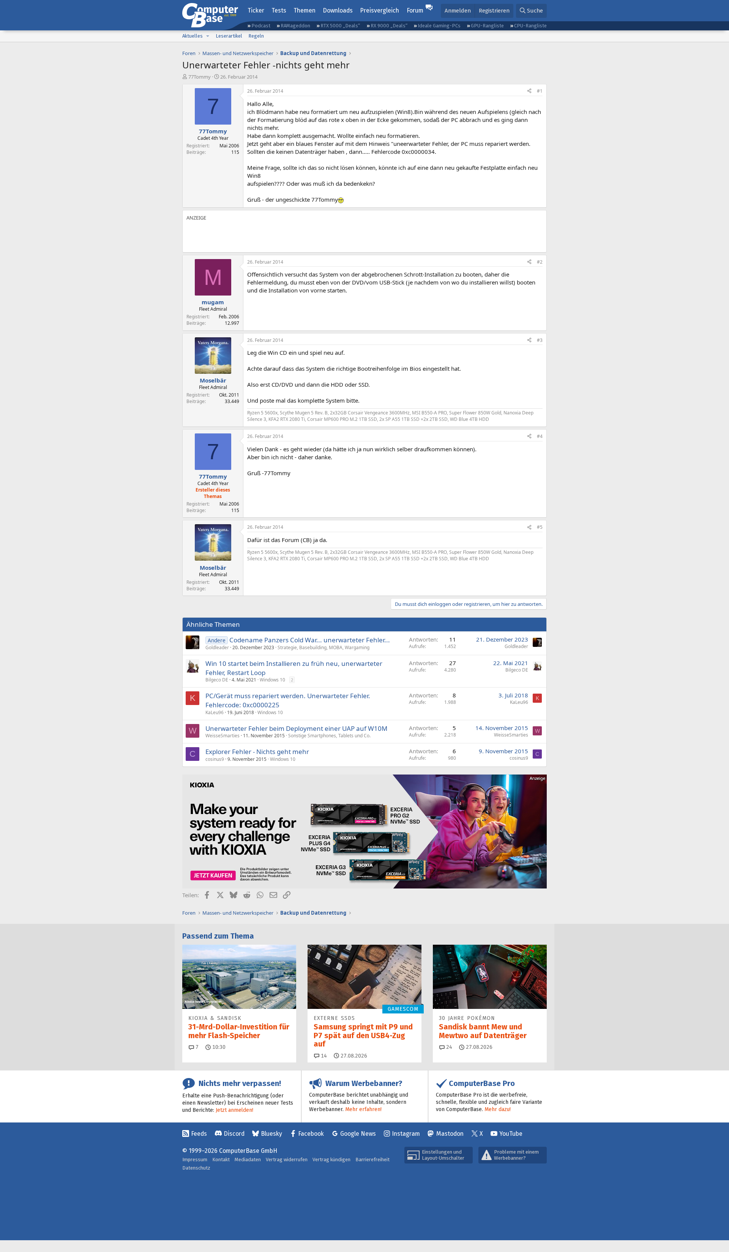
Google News (358, 1133)
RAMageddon (295, 25)
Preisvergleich (379, 10)
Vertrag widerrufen (287, 1159)
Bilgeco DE (216, 680)
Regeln (256, 36)
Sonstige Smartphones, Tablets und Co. (329, 735)
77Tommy (199, 76)
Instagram (406, 1133)
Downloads (338, 10)
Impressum (194, 1159)
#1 (540, 91)
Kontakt (221, 1159)
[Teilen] (529, 91)
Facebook (311, 1133)
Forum (415, 10)
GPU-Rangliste (487, 25)
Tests (278, 10)
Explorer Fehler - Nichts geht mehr (257, 751)
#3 (540, 340)
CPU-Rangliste (530, 25)
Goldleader (217, 647)
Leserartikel (229, 36)
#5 (540, 527)
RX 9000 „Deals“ (389, 25)
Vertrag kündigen (331, 1159)
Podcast (260, 25)
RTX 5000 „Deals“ (340, 25)
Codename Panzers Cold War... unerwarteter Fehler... (309, 639)
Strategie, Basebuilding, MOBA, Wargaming (323, 647)
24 (448, 1047)
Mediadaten (248, 1159)
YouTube (510, 1133)
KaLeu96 (214, 712)
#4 (540, 436)
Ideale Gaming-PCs (439, 25)
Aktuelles (192, 36)
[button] (208, 36)
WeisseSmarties (222, 735)
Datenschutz (196, 1168)
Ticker (256, 10)
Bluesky (271, 1133)
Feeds (199, 1133)
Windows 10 (272, 680)
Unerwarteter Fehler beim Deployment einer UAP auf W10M (296, 728)
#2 (540, 262)
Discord (234, 1133)
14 (323, 1056)
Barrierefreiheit (372, 1159)
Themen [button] (304, 10)
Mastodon (450, 1133)
